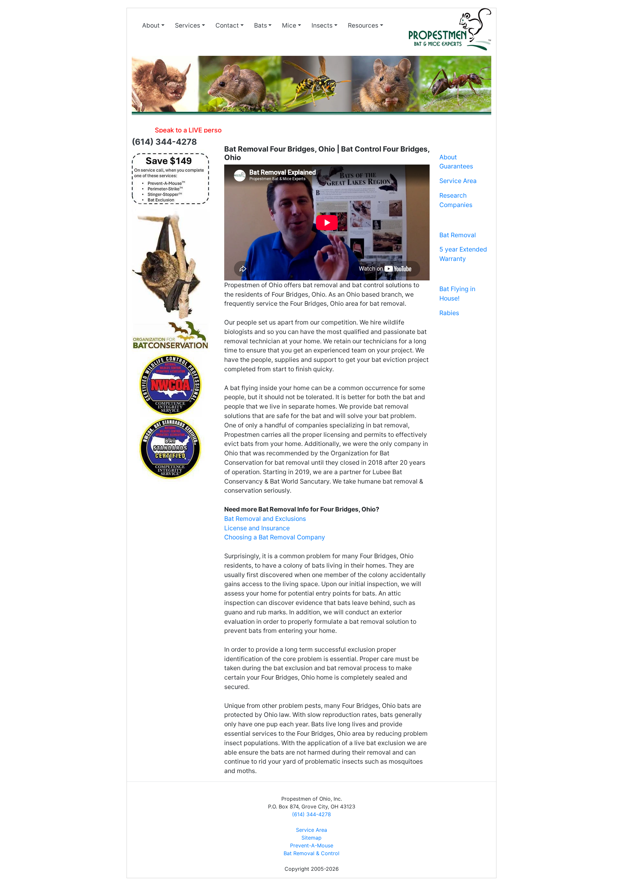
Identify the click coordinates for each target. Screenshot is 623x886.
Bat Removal (457, 235)
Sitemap (311, 837)
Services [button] (187, 25)
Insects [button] (322, 25)
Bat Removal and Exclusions (265, 519)
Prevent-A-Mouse (311, 845)
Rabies (449, 313)
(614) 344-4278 (311, 814)
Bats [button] (260, 25)
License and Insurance (257, 528)
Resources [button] (363, 25)
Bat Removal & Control (311, 853)
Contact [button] (227, 25)
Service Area (458, 181)
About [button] (151, 25)
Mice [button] (289, 25)
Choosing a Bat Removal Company (274, 537)
